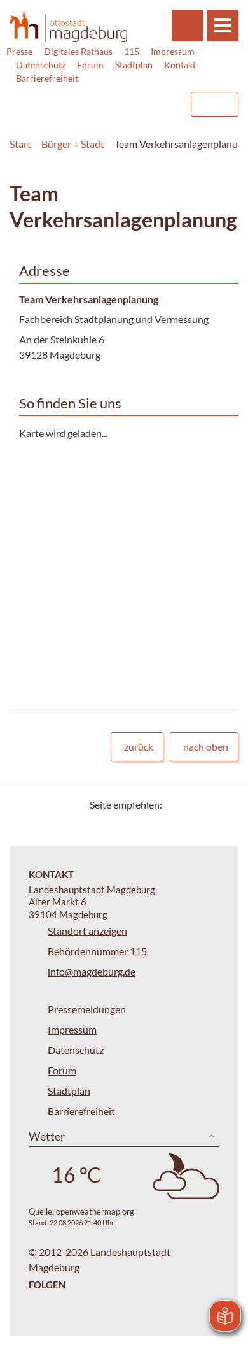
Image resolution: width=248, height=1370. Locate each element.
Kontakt (180, 64)
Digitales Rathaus (78, 51)
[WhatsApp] (224, 804)
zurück (138, 746)
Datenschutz (40, 64)
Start (20, 144)
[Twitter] (176, 804)
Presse (19, 51)
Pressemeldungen (87, 1009)
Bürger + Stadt (72, 144)
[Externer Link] (77, 98)
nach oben (205, 746)
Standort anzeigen (87, 931)
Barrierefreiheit (47, 78)
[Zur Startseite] (68, 26)
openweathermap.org (95, 1211)
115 (131, 51)
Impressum (173, 51)
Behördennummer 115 (97, 951)
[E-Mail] (208, 804)
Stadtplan (134, 64)
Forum (90, 64)
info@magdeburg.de (91, 971)
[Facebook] (192, 804)
